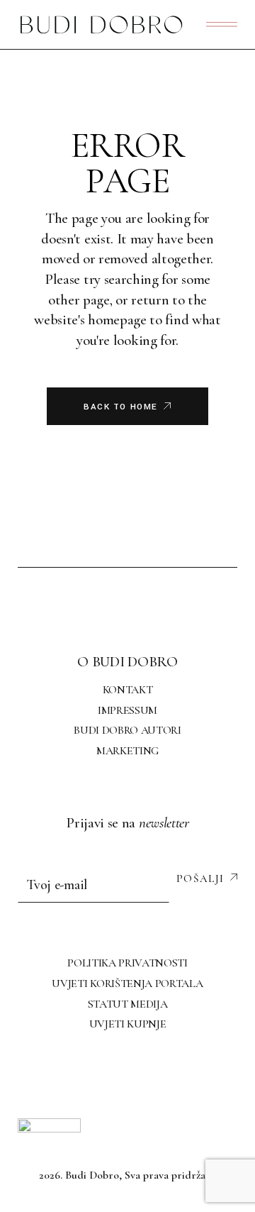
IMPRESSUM (127, 710)
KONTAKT (128, 690)
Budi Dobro (92, 1175)
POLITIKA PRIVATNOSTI (127, 963)
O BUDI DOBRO (127, 662)
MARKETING (127, 751)
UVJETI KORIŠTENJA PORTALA (127, 983)
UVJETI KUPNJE (127, 1024)
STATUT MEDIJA (128, 1004)
